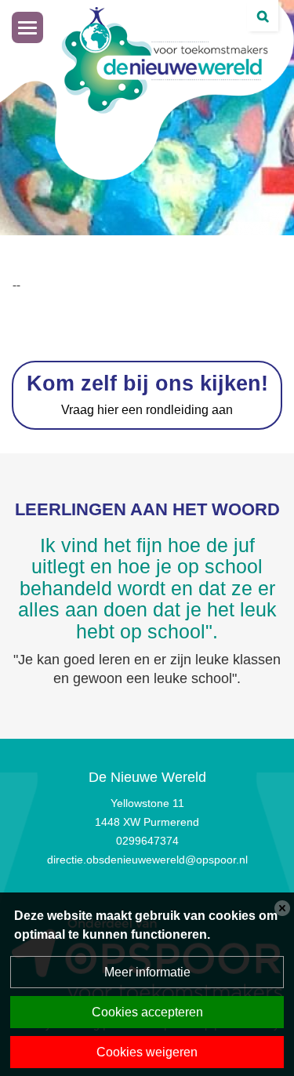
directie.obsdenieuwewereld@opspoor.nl (147, 859)
